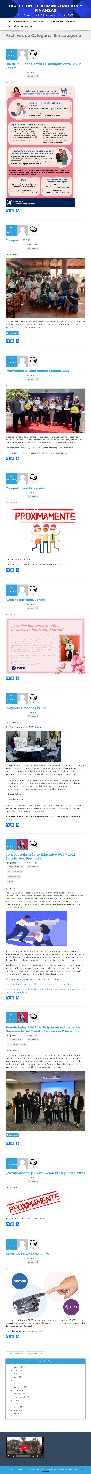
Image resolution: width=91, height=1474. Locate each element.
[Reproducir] (8, 1456)
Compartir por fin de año (25, 488)
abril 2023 (18, 1377)
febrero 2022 (19, 1410)
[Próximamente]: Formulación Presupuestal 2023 (45, 1173)
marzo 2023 (19, 1380)
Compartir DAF (18, 240)
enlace (66, 453)
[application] (25, 1447)
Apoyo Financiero (15, 867)
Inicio (9, 22)
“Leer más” (13, 333)
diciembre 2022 (21, 1387)
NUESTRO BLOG (21, 22)
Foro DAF (70, 22)
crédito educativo (15, 872)
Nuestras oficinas (39, 22)
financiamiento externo (17, 1045)
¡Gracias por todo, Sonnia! (26, 600)
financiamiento (14, 877)
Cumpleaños (12, 26)
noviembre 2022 (21, 1390)
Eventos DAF (57, 22)
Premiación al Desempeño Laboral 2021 (37, 371)
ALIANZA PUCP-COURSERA (27, 1254)
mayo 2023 (19, 1374)
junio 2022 (18, 1404)
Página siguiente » (36, 1353)
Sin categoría (33, 76)
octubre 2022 (20, 1394)
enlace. (42, 1331)
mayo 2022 (19, 1407)
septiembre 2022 (21, 1397)
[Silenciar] (37, 1456)
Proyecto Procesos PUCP (26, 708)
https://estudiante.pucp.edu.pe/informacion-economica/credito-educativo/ (38, 984)
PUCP (10, 882)
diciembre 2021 (20, 1414)
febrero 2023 (19, 1384)
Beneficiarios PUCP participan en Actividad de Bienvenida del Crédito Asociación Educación (43, 1029)
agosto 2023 (19, 1367)
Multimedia (26, 26)
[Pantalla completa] (41, 1456)
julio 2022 (18, 1400)
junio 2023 (18, 1370)
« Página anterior (14, 1353)
